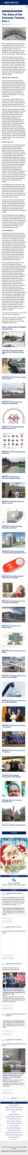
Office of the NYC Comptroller (14, 1128)
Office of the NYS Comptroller (14, 1121)
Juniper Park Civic (11, 2)
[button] (1, 2)
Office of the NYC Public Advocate (14, 1109)
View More (14, 832)
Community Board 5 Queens (14, 1123)
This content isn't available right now (13, 908)
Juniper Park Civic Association (14, 893)
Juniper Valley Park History (14, 1130)
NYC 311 (14, 1112)
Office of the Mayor (14, 1125)
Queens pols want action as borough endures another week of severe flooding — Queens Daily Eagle (13, 1075)
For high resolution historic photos (14, 1116)
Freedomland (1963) (14, 1105)
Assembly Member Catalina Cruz (14, 1132)
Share (12, 918)
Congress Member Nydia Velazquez (14, 1134)
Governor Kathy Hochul (14, 1137)
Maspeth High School (14, 1114)
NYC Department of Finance (14, 1118)
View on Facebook (6, 918)
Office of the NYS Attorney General (14, 1107)
